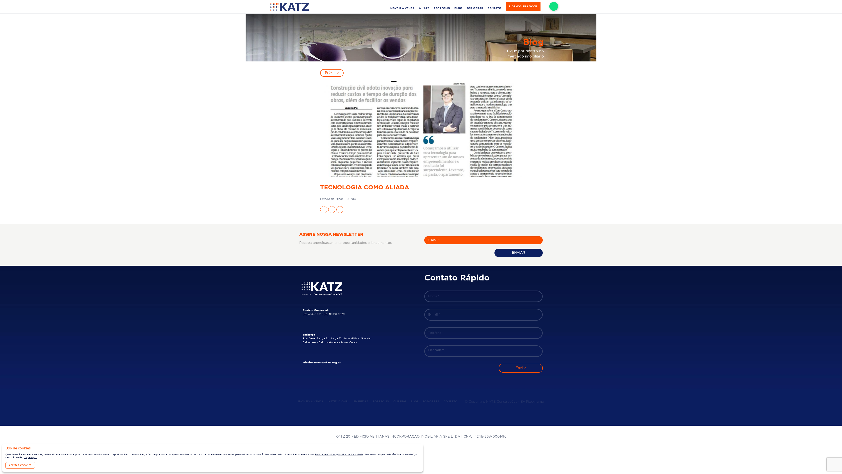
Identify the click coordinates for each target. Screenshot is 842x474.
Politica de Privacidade (350, 454)
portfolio (442, 8)
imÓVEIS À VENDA (401, 8)
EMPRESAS (360, 401)
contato (494, 8)
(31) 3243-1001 (312, 314)
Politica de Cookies (325, 454)
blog (458, 8)
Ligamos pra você (523, 6)
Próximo (332, 72)
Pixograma (535, 401)
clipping (399, 401)
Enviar (518, 252)
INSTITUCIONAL (338, 401)
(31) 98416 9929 (334, 314)
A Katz (424, 8)
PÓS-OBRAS (474, 8)
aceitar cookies (20, 465)
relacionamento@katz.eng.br (322, 362)
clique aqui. (30, 457)
